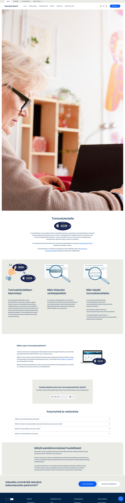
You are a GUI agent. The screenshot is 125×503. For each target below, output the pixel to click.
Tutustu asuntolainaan (108, 484)
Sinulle (8, 1)
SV (103, 6)
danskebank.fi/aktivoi (86, 243)
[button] (25, 6)
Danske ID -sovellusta (66, 359)
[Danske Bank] (12, 6)
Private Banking (26, 1)
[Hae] (106, 6)
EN (101, 6)
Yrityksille (15, 1)
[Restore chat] (120, 498)
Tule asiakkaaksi (87, 484)
